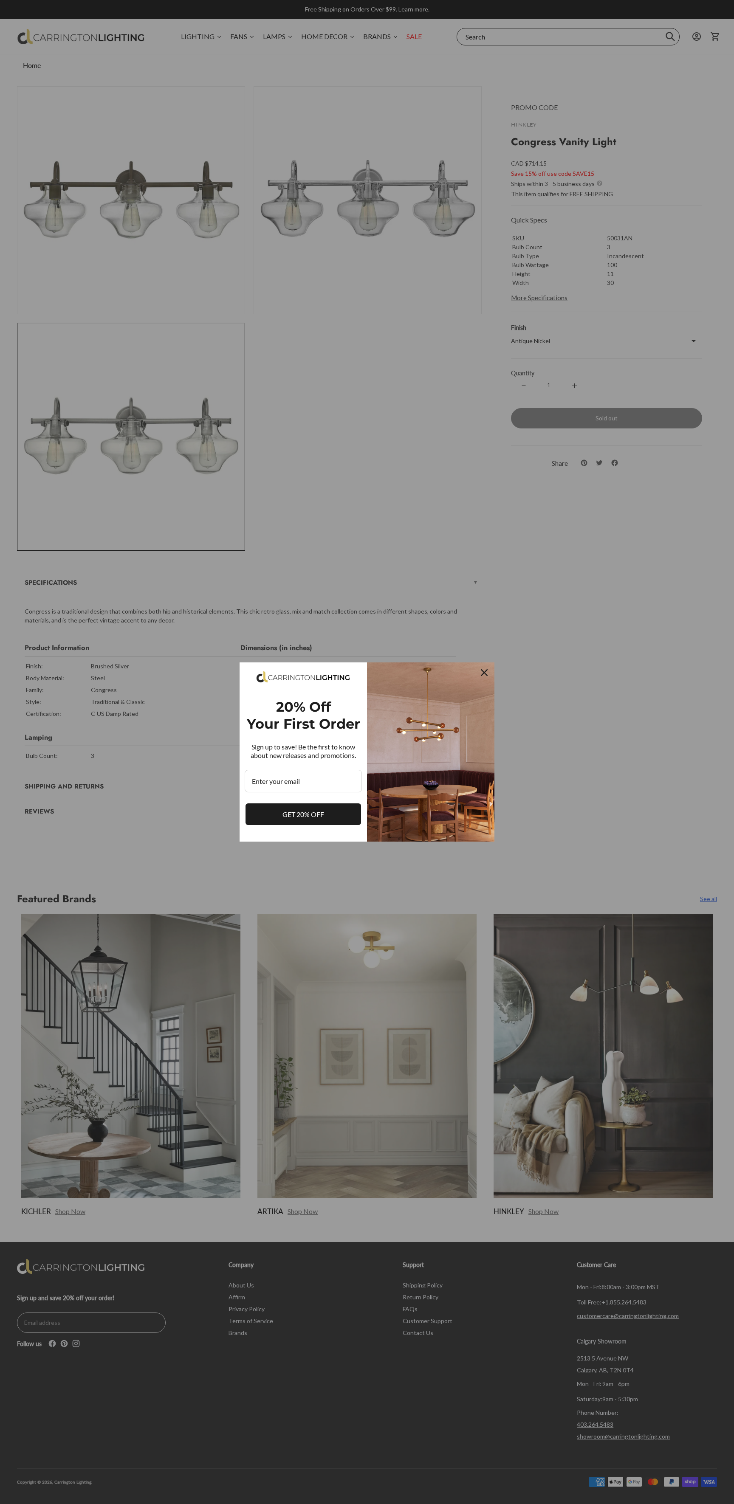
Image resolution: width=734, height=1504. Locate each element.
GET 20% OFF (303, 814)
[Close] (484, 672)
